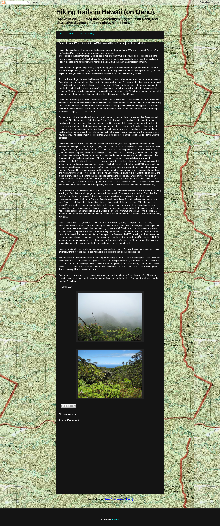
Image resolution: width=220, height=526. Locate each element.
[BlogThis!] (65, 406)
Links (71, 33)
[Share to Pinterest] (74, 406)
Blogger (115, 519)
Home (61, 33)
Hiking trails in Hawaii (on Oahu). (106, 11)
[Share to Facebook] (71, 406)
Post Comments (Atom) (118, 499)
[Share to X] (68, 406)
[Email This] (62, 406)
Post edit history (86, 33)
